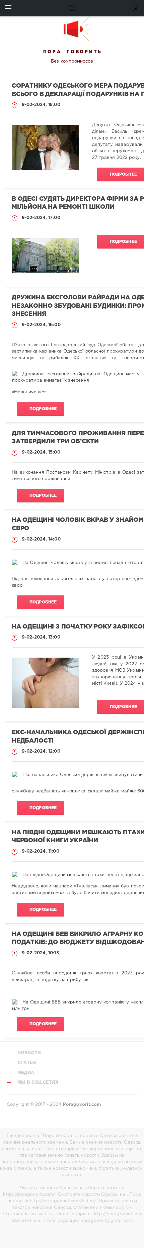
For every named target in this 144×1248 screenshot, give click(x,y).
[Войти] (136, 8)
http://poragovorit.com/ (29, 1194)
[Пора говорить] (72, 29)
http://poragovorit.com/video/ (63, 1201)
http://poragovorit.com (117, 1214)
